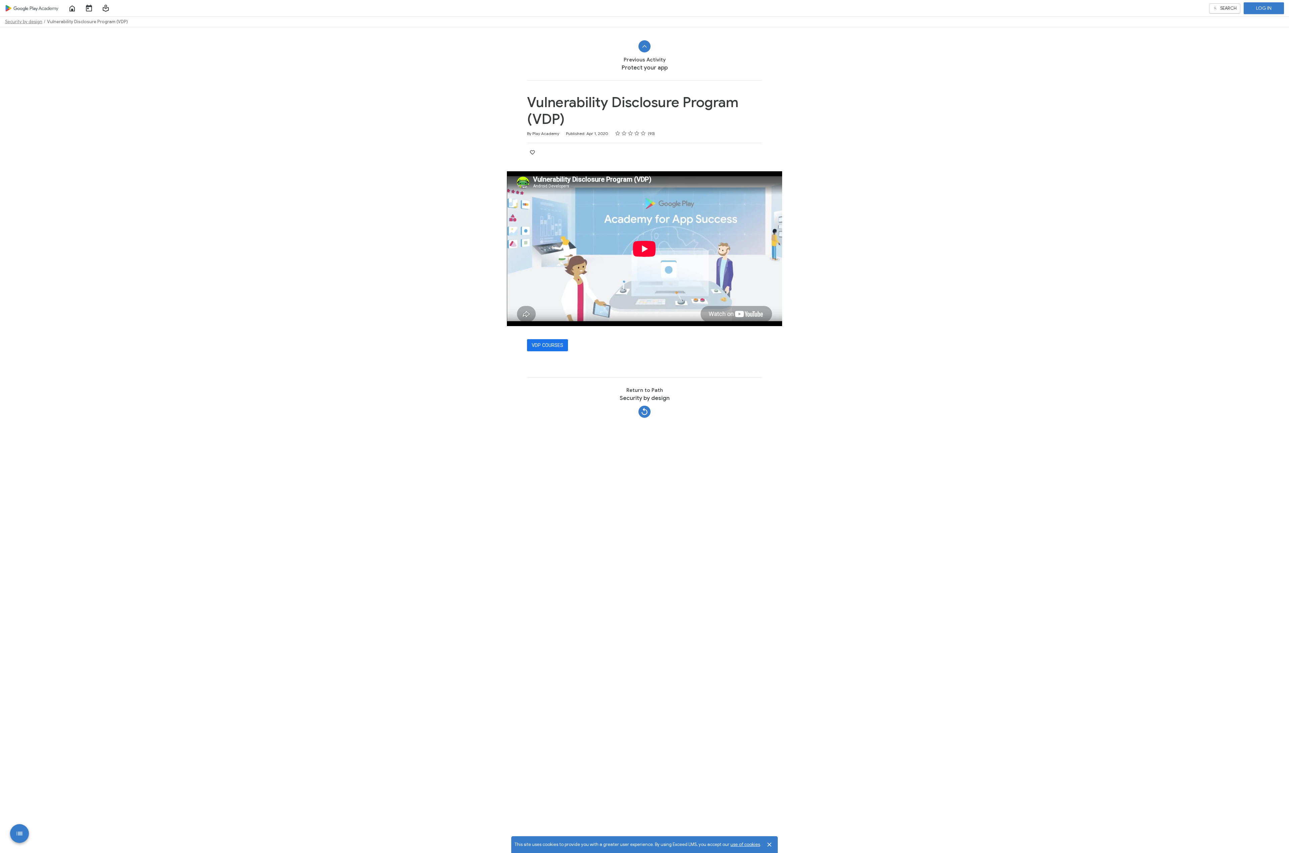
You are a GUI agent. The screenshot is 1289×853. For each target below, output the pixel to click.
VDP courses (547, 345)
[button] (105, 8)
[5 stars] (643, 133)
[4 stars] (637, 133)
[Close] (769, 845)
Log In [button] (1264, 8)
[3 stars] (630, 133)
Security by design (23, 22)
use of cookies (745, 844)
